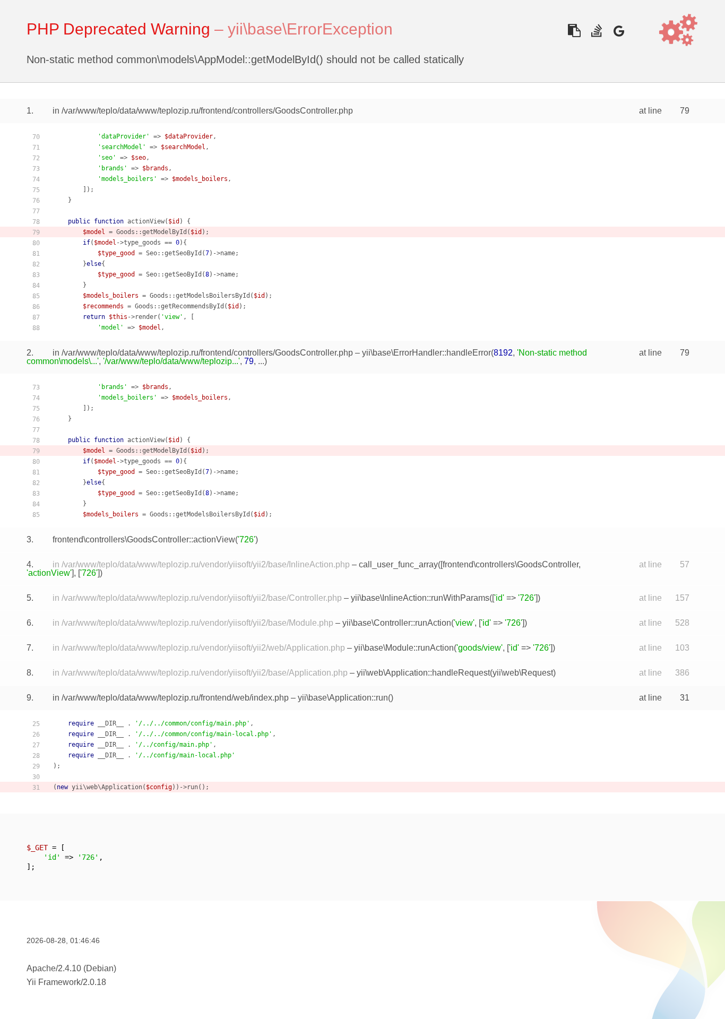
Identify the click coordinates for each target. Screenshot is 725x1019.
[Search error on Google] (618, 30)
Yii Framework (54, 982)
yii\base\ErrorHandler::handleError (426, 352)
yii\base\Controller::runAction (396, 622)
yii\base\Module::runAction (404, 647)
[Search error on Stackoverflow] (596, 30)
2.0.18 (94, 982)
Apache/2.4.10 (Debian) (71, 968)
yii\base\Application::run (343, 697)
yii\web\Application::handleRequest (423, 672)
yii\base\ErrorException (310, 29)
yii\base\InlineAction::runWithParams (420, 597)
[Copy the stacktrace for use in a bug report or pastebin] (574, 30)
